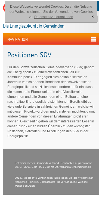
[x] (92, 17)
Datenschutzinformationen (53, 17)
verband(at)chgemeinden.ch (75, 167)
